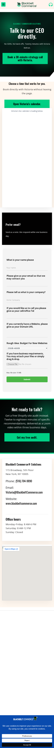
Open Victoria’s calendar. (27, 104)
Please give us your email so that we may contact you (26, 277)
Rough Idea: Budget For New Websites (27, 343)
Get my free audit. (27, 437)
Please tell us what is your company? (26, 292)
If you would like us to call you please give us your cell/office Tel (26, 309)
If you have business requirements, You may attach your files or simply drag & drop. (25, 356)
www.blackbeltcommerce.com (21, 503)
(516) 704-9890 (24, 481)
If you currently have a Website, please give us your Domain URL (27, 325)
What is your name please (20, 260)
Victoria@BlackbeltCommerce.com (24, 492)
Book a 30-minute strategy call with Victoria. (25, 58)
